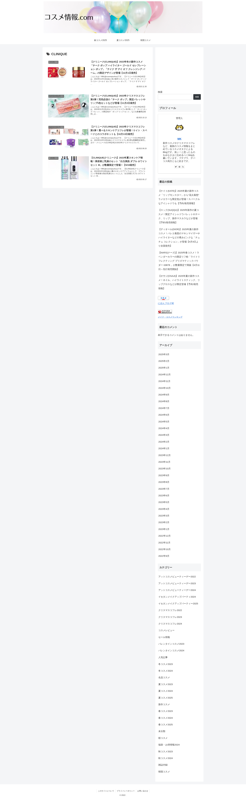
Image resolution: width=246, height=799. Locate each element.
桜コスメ (163, 738)
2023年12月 (164, 455)
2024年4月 (163, 428)
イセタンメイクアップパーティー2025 (178, 603)
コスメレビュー (166, 630)
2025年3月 (163, 354)
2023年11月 (164, 462)
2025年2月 (163, 361)
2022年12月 (164, 536)
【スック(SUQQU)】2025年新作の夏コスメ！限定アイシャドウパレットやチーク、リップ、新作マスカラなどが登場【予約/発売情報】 (179, 216)
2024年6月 (163, 415)
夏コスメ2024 (165, 691)
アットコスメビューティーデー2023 (177, 583)
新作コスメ (164, 704)
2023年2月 (163, 522)
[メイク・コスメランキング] (165, 313)
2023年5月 (163, 502)
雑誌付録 (163, 765)
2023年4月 (163, 509)
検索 (160, 92)
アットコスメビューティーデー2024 (177, 590)
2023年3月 (163, 515)
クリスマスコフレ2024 (170, 623)
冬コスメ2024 (165, 671)
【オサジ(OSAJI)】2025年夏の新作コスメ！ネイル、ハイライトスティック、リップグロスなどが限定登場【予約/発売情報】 (179, 282)
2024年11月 (164, 381)
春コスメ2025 (165, 724)
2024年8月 (163, 401)
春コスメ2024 (165, 717)
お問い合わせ (142, 791)
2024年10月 (164, 388)
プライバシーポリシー (126, 791)
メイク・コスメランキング (170, 317)
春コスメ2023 (165, 711)
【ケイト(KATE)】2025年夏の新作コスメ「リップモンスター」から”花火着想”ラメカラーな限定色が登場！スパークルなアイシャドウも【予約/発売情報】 (179, 197)
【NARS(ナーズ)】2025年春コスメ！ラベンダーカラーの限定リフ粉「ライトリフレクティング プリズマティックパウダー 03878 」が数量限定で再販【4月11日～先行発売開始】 (179, 261)
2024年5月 (163, 421)
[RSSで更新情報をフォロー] (182, 166)
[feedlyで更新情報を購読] (179, 166)
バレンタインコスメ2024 (171, 650)
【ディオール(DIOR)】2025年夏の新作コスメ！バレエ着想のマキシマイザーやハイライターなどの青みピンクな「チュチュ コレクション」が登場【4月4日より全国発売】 (179, 237)
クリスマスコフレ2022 (170, 610)
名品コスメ (164, 677)
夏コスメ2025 (165, 697)
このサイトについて (106, 791)
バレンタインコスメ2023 (171, 644)
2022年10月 (164, 549)
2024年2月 (163, 441)
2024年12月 (164, 374)
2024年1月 (163, 448)
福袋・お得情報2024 (169, 744)
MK (179, 138)
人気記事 (163, 657)
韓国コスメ (164, 771)
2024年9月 (163, 394)
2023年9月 (163, 475)
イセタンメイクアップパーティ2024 (177, 596)
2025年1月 (163, 367)
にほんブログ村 (166, 303)
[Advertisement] (179, 68)
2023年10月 (164, 468)
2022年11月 (164, 542)
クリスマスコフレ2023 (170, 617)
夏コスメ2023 (165, 684)
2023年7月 (163, 489)
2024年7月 (163, 408)
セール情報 (164, 637)
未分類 (161, 731)
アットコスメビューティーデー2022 (177, 576)
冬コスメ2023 (165, 664)
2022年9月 (163, 556)
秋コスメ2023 (165, 751)
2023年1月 (163, 529)
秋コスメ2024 (165, 758)
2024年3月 (163, 435)
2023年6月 (163, 495)
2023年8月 (163, 482)
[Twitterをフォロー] (175, 166)
